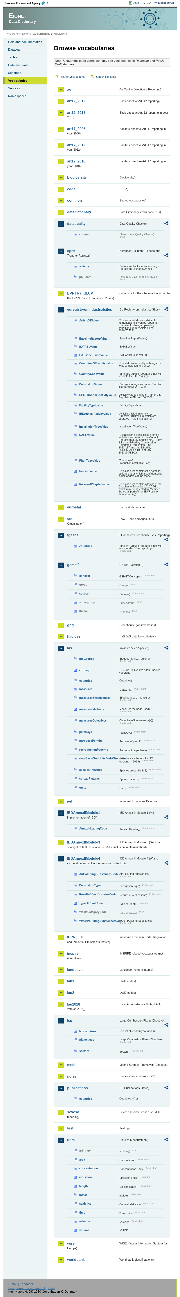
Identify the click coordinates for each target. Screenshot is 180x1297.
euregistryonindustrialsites (89, 309)
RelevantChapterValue (94, 484)
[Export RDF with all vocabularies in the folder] (166, 224)
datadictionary (79, 212)
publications (77, 1088)
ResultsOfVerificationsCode (97, 894)
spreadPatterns (89, 778)
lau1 (70, 981)
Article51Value (89, 320)
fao (69, 519)
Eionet (25, 33)
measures (85, 689)
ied (69, 801)
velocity (84, 1221)
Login (136, 3)
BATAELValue (88, 346)
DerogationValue (90, 384)
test (70, 1128)
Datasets (14, 49)
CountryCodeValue (91, 374)
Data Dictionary (41, 33)
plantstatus (86, 1039)
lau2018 (73, 1004)
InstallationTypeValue (93, 426)
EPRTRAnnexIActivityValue (97, 395)
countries (85, 546)
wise (71, 1243)
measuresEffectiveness (94, 697)
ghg (70, 625)
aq (69, 89)
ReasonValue (88, 471)
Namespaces (17, 96)
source (83, 593)
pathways (85, 732)
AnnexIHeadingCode (93, 828)
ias (69, 648)
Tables (12, 57)
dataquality (76, 224)
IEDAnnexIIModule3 (83, 842)
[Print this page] (144, 3)
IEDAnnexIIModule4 (83, 858)
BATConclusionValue (93, 355)
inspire (73, 953)
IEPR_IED (75, 937)
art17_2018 (76, 161)
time (82, 1212)
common (74, 200)
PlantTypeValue (89, 460)
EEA (26, 3)
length (83, 1186)
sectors (84, 1051)
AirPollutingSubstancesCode (98, 874)
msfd (71, 1065)
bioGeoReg (86, 658)
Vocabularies (17, 80)
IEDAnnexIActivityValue (95, 413)
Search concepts (106, 77)
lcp (69, 1020)
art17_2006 (76, 129)
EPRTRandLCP (80, 293)
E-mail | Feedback (21, 1284)
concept (84, 575)
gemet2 (73, 565)
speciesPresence (90, 769)
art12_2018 (76, 113)
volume (84, 1230)
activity (84, 266)
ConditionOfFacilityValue (96, 363)
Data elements (18, 65)
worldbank (76, 1260)
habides (74, 636)
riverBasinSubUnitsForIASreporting (98, 758)
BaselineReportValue (93, 338)
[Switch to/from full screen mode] (150, 3)
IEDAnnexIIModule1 (83, 813)
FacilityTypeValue (91, 405)
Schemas (14, 72)
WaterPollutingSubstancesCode (98, 921)
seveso (73, 1112)
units (82, 787)
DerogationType (90, 885)
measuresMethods (91, 709)
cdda (71, 189)
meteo (83, 1194)
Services (14, 88)
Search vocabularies (73, 77)
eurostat (74, 507)
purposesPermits (91, 740)
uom (71, 1140)
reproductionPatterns (93, 749)
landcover (75, 970)
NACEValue (87, 435)
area (82, 1159)
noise (71, 1076)
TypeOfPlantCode (91, 903)
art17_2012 (76, 145)
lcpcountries (87, 1031)
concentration (88, 1168)
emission (85, 1177)
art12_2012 (76, 101)
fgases (72, 535)
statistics (85, 1203)
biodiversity (77, 177)
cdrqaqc (84, 670)
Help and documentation (25, 42)
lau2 (70, 993)
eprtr (71, 251)
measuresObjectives (93, 720)
